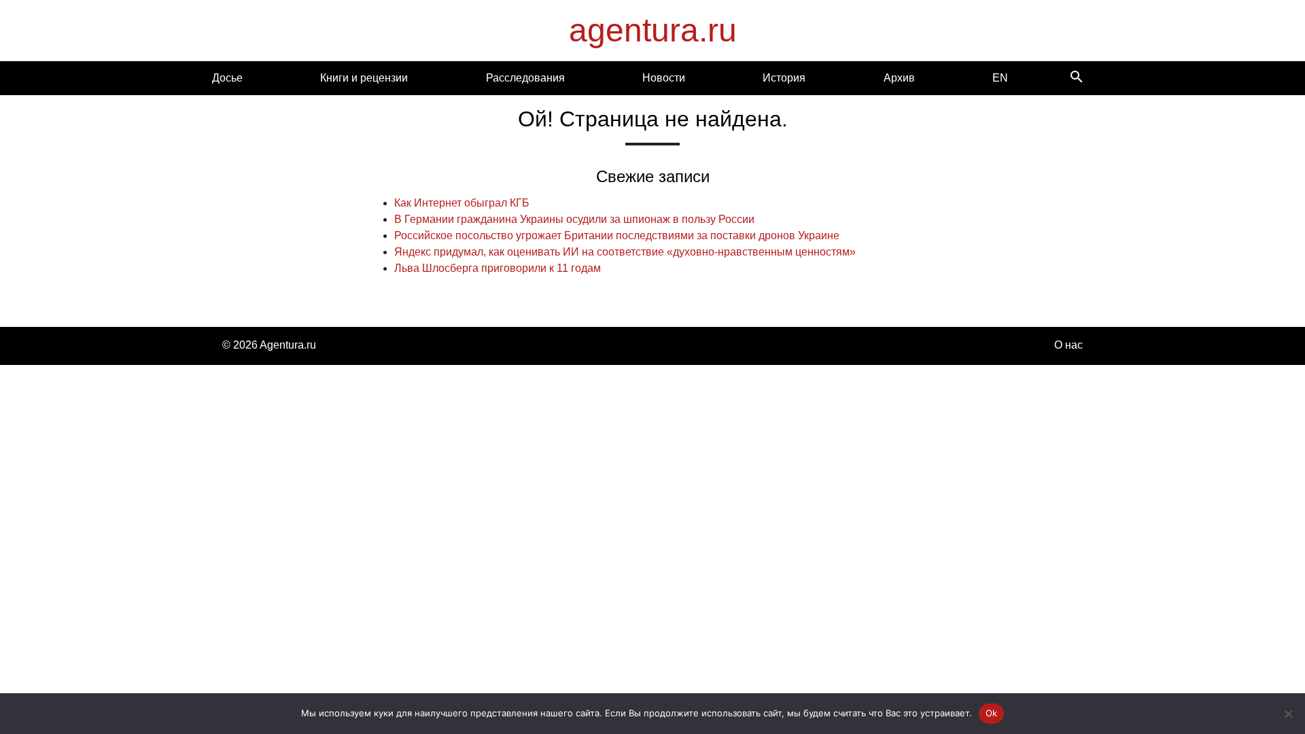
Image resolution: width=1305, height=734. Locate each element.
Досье (227, 78)
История (784, 78)
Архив (899, 78)
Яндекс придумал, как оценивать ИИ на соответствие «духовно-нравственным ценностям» (625, 252)
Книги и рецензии (364, 78)
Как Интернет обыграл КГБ (461, 203)
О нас (1068, 345)
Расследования (525, 78)
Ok (992, 712)
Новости (663, 78)
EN (1000, 78)
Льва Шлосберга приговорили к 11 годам (497, 268)
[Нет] (1288, 713)
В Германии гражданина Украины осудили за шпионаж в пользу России (574, 219)
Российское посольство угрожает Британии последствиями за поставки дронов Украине (616, 235)
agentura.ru (653, 30)
